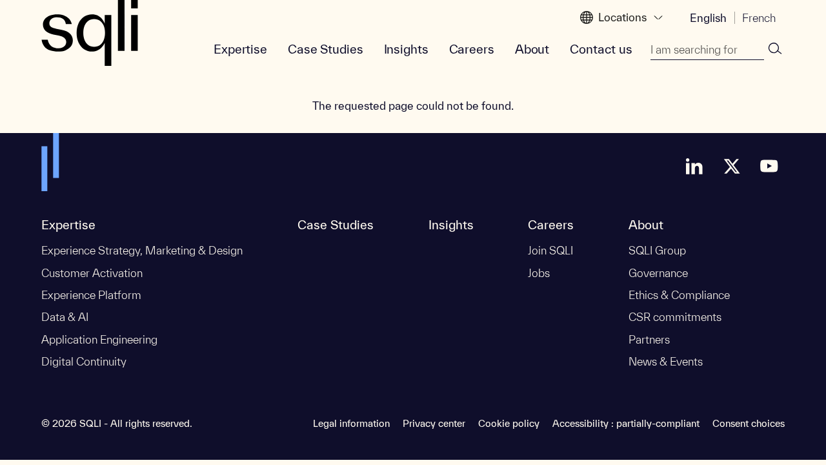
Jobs (539, 273)
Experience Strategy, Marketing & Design (142, 250)
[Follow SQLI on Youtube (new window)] (769, 165)
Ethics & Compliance (679, 295)
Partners (649, 339)
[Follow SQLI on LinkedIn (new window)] (694, 165)
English (708, 18)
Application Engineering (99, 339)
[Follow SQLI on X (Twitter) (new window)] (731, 165)
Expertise (240, 49)
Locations (622, 17)
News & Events (666, 361)
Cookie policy (508, 423)
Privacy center (434, 423)
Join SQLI (550, 250)
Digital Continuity (83, 361)
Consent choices (748, 423)
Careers (471, 49)
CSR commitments (675, 317)
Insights (406, 49)
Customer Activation (92, 273)
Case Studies (325, 49)
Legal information (351, 423)
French (759, 18)
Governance (658, 273)
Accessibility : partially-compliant (626, 423)
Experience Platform (91, 295)
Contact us (601, 49)
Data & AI (64, 317)
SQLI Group (657, 250)
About (532, 49)
